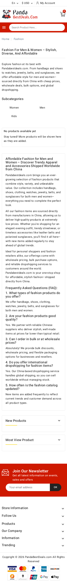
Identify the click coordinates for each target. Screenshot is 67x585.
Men (42, 107)
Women (14, 107)
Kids (14, 116)
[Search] (59, 28)
